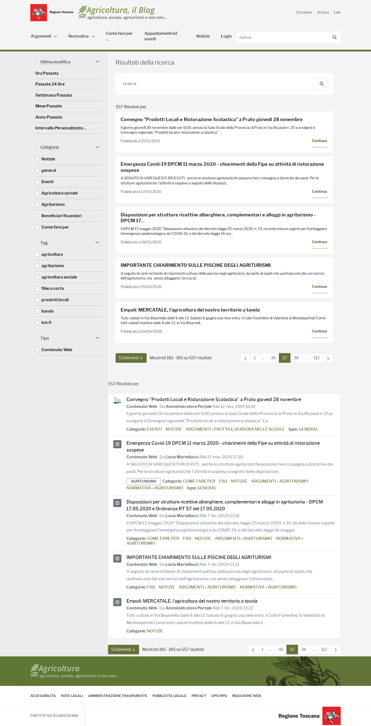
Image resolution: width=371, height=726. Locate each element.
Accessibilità (43, 696)
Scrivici (323, 12)
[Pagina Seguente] (328, 358)
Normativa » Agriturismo (154, 488)
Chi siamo (304, 12)
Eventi (154, 429)
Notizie (174, 429)
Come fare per (199, 481)
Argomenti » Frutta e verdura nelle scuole (235, 429)
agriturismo (143, 481)
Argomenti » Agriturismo (279, 481)
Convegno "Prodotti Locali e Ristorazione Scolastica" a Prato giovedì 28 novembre (212, 119)
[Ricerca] (335, 37)
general (308, 429)
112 (318, 359)
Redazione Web (246, 696)
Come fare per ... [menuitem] (119, 36)
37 (286, 359)
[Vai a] (51, 12)
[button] (69, 62)
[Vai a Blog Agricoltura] (122, 13)
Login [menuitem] (226, 36)
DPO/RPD (219, 696)
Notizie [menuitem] (203, 36)
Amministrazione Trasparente (117, 696)
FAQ (223, 481)
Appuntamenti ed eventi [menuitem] (160, 36)
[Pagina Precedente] (245, 358)
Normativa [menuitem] (78, 36)
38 (298, 359)
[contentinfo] (185, 691)
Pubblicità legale (169, 696)
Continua (319, 141)
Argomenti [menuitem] (41, 36)
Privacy (199, 696)
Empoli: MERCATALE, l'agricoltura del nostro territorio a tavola (190, 310)
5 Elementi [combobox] (133, 359)
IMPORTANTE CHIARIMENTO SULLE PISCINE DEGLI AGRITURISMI (196, 265)
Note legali (72, 696)
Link (337, 12)
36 (275, 359)
